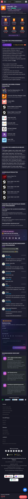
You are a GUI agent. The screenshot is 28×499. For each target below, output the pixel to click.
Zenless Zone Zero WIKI (7, 410)
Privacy (4, 441)
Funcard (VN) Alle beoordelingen (13, 315)
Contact (4, 424)
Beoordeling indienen (20, 347)
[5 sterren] (13, 336)
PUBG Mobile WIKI (6, 412)
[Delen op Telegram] (13, 238)
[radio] (6, 273)
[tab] (7, 45)
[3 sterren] (8, 336)
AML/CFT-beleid (6, 433)
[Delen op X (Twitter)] (6, 238)
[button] (14, 404)
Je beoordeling (6, 338)
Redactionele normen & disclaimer (9, 443)
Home (2, 4)
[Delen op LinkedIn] (16, 238)
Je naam (4, 328)
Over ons (4, 420)
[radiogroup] (8, 273)
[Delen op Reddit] (19, 238)
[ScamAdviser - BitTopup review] (8, 476)
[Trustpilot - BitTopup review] (14, 479)
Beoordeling (5, 333)
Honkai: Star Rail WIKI (7, 408)
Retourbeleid (5, 430)
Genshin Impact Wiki (7, 406)
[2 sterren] (6, 336)
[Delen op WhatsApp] (9, 238)
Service (4, 439)
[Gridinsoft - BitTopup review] (19, 476)
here (14, 60)
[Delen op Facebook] (3, 238)
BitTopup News (6, 414)
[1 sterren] (3, 336)
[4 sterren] (11, 336)
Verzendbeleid (5, 432)
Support (4, 422)
